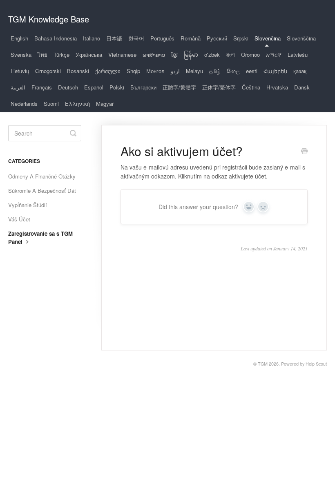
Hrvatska (277, 87)
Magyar (105, 103)
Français (41, 87)
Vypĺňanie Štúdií (27, 205)
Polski (116, 87)
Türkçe (61, 54)
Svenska (21, 54)
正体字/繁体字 (219, 87)
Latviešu (298, 54)
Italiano (91, 38)
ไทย (42, 54)
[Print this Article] (304, 151)
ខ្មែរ (174, 54)
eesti (251, 71)
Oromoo (250, 54)
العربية (18, 87)
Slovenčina (268, 38)
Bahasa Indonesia (55, 38)
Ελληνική (77, 103)
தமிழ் (215, 71)
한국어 (136, 38)
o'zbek (212, 54)
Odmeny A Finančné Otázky (42, 176)
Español (93, 87)
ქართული (108, 71)
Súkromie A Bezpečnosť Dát (42, 190)
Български (143, 87)
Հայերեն (275, 71)
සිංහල (233, 71)
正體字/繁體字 (179, 87)
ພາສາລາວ (154, 54)
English (19, 38)
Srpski (240, 38)
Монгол (155, 71)
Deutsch (68, 87)
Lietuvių (20, 71)
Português (162, 38)
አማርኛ (273, 54)
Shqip (133, 71)
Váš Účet (19, 219)
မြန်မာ (191, 54)
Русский (217, 38)
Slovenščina (301, 38)
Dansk (302, 87)
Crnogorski (48, 71)
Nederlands (24, 103)
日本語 (114, 38)
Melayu (194, 71)
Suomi (51, 103)
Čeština (251, 87)
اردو (175, 71)
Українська (89, 54)
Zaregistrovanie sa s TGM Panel (40, 237)
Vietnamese (122, 54)
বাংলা (230, 54)
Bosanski (78, 71)
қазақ (299, 71)
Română (191, 38)
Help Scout (316, 364)
